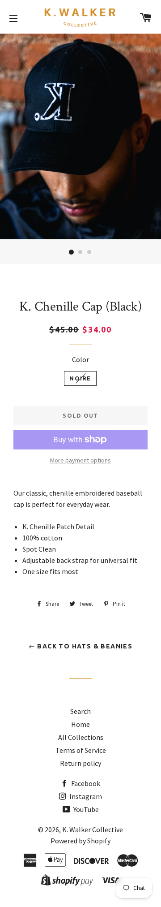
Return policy (80, 763)
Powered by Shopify (80, 840)
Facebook (85, 783)
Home (80, 724)
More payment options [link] (80, 460)
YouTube (85, 809)
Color (80, 359)
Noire (80, 378)
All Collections (80, 737)
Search (80, 711)
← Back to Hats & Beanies (81, 646)
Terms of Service (80, 750)
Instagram (85, 796)
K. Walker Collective (92, 829)
